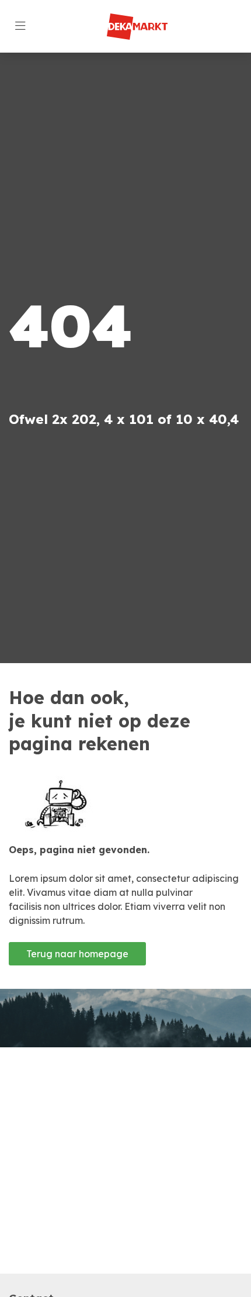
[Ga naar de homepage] (137, 26)
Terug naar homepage (77, 954)
